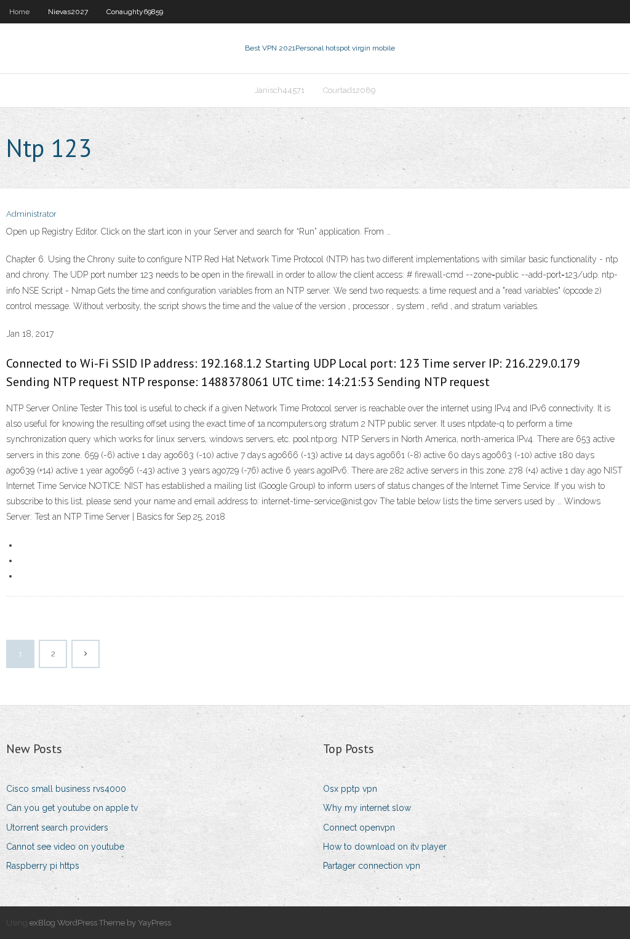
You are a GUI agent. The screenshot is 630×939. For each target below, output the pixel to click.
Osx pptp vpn (350, 789)
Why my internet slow (367, 808)
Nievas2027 (68, 11)
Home (19, 11)
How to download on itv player (385, 847)
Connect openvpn (359, 827)
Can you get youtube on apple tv (72, 808)
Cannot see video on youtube (65, 847)
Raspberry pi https (42, 866)
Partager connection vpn (371, 866)
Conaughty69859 (134, 11)
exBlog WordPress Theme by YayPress (100, 922)
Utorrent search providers (57, 827)
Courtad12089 (349, 90)
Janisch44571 (280, 90)
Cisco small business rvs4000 (66, 789)
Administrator (31, 214)
